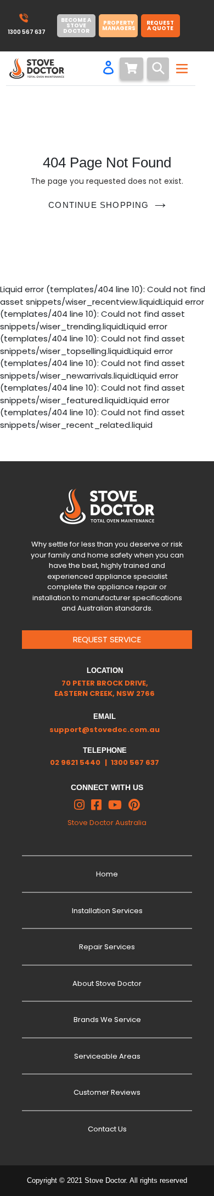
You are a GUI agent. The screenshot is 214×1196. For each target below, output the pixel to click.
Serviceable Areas (107, 1056)
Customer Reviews (107, 1092)
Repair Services (107, 947)
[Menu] (180, 68)
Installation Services (107, 910)
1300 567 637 (135, 762)
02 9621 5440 (75, 762)
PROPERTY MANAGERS (119, 25)
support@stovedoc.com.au (104, 729)
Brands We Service (107, 1019)
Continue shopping (98, 205)
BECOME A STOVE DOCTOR (76, 25)
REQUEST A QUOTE (160, 25)
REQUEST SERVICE (107, 639)
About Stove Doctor (107, 983)
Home (107, 874)
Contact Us (107, 1129)
